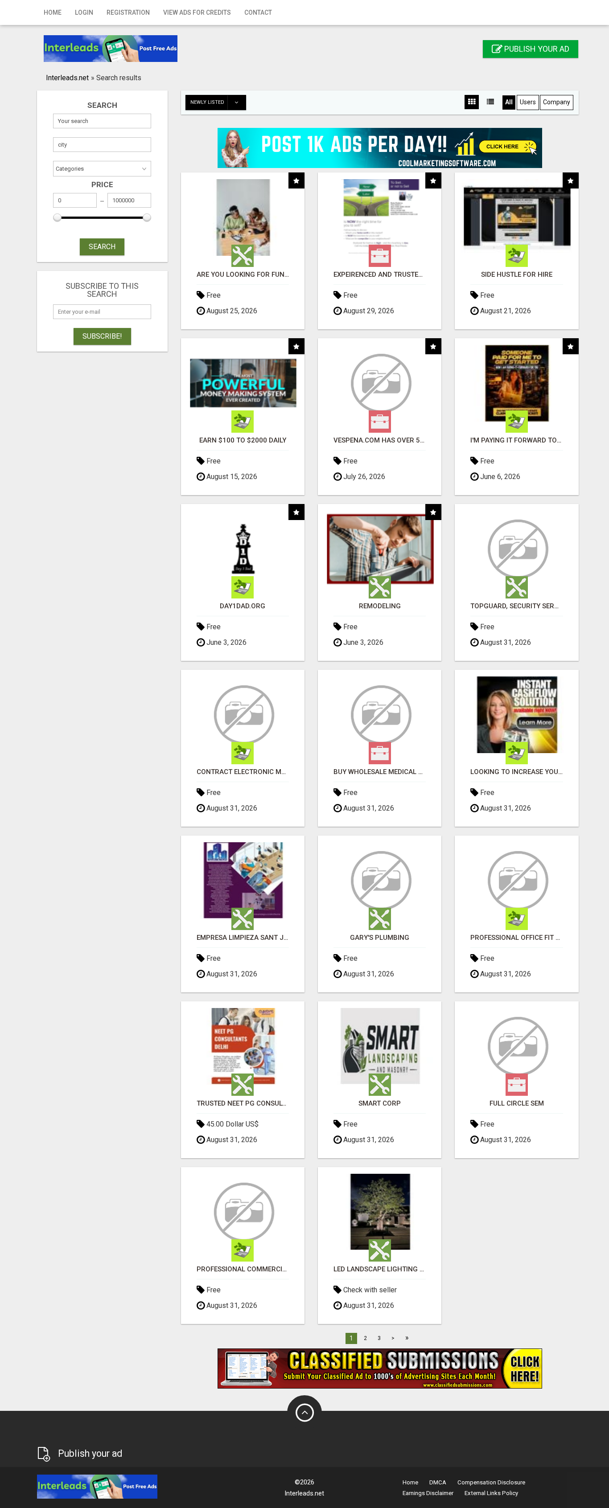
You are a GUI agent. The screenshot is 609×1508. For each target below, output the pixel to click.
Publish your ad (535, 48)
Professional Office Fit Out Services (516, 937)
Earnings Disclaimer (428, 1493)
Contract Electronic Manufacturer (243, 772)
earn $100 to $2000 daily (242, 440)
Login (84, 12)
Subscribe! (102, 336)
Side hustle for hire (516, 274)
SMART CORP (379, 1103)
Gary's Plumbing (379, 937)
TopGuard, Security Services (516, 606)
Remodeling (380, 606)
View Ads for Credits (197, 12)
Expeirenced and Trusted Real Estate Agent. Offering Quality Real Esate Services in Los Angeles (379, 274)
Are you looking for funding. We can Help (243, 274)
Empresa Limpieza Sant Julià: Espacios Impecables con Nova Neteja (243, 937)
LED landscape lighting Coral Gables (379, 1269)
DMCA (437, 1482)
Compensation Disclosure (491, 1482)
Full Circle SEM (517, 1103)
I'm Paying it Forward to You (516, 440)
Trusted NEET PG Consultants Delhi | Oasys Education (243, 1103)
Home (53, 12)
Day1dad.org (242, 606)
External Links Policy (491, 1493)
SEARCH (102, 246)
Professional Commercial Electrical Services (243, 1269)
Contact (258, 12)
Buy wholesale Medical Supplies (379, 772)
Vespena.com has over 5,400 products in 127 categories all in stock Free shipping (379, 440)
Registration (128, 12)
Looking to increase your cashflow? (516, 772)
